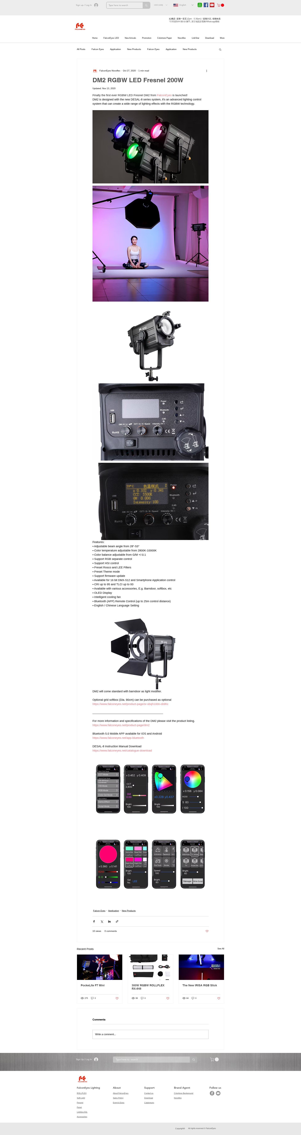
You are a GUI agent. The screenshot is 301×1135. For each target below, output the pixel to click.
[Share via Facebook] (93, 921)
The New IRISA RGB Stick (199, 985)
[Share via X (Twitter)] (101, 921)
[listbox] (160, 5)
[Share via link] (117, 921)
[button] (160, 5)
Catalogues (149, 1103)
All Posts (81, 49)
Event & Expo (118, 1103)
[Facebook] (212, 1093)
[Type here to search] (146, 5)
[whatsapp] (200, 5)
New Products (134, 49)
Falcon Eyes (98, 49)
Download (148, 1098)
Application (115, 49)
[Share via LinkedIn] (109, 921)
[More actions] (207, 71)
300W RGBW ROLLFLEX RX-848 (148, 987)
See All (220, 948)
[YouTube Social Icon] (212, 5)
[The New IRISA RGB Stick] (201, 967)
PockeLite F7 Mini (93, 985)
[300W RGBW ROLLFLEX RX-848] (150, 967)
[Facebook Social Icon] (206, 5)
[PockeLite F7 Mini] (99, 967)
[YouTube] (218, 1093)
